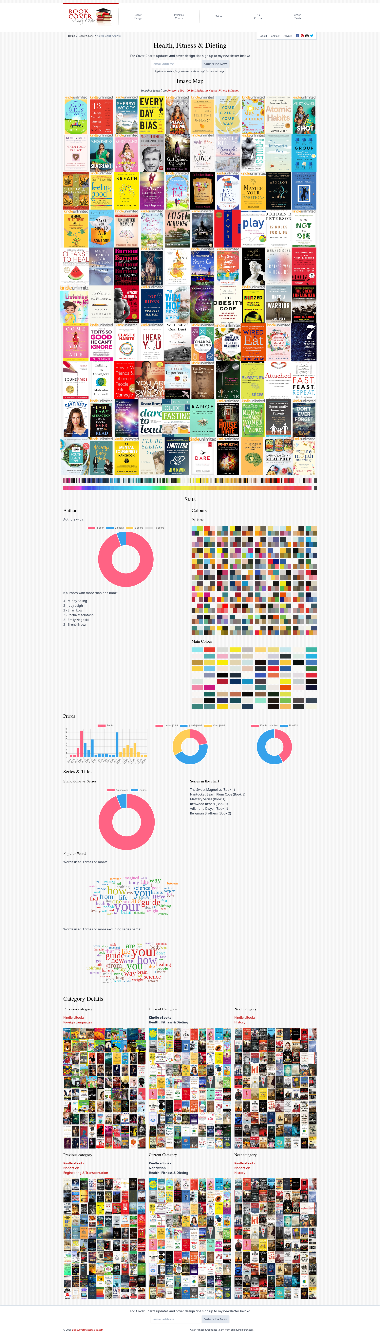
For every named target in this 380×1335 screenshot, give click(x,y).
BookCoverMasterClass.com (87, 1329)
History (239, 1022)
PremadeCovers (179, 16)
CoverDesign (138, 16)
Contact (275, 36)
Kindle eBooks (74, 1017)
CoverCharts (297, 16)
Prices (219, 16)
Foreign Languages (77, 1022)
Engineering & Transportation (85, 1173)
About (263, 36)
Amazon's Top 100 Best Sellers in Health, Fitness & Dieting (203, 90)
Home (71, 36)
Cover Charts (86, 36)
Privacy (287, 36)
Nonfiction (71, 1168)
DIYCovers (258, 16)
